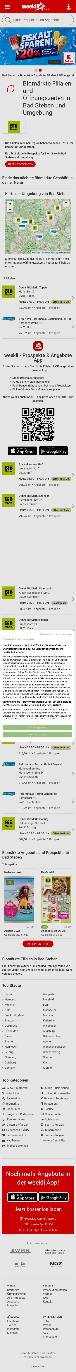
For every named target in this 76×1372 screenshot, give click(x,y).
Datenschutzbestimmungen (56, 634)
